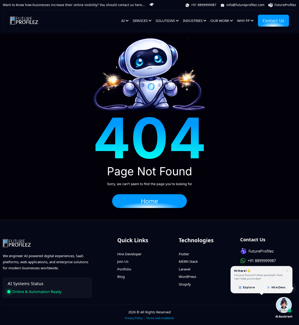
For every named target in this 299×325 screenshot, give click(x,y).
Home (149, 201)
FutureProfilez (285, 5)
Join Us (122, 261)
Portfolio (124, 269)
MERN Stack (188, 261)
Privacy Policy (133, 318)
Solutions (165, 20)
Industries (193, 20)
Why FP (243, 20)
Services (140, 20)
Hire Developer (129, 254)
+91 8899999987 (203, 5)
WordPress (187, 276)
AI (123, 20)
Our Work (219, 20)
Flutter (184, 254)
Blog (121, 276)
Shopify (185, 284)
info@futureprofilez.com (244, 5)
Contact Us (273, 20)
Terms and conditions (160, 318)
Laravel (184, 269)
